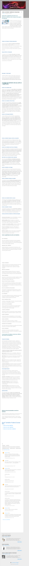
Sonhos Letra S (18, 448)
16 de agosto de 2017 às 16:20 (9, 505)
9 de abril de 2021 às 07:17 (9, 510)
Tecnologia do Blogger (15, 562)
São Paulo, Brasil (6, 449)
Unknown (6, 452)
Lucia (5, 460)
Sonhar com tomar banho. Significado (9, 428)
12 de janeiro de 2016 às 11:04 (9, 458)
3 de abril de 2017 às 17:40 (9, 482)
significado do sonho (5, 448)
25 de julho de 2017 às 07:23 (9, 495)
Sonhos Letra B (12, 448)
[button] (21, 12)
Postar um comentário (6, 519)
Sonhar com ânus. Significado (6, 535)
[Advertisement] (26, 21)
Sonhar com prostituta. (5, 544)
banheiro (3, 445)
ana (5, 484)
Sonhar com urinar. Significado (8, 427)
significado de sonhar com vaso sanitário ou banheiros (11, 446)
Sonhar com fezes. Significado (8, 425)
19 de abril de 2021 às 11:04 (9, 517)
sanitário (7, 445)
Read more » (20, 541)
